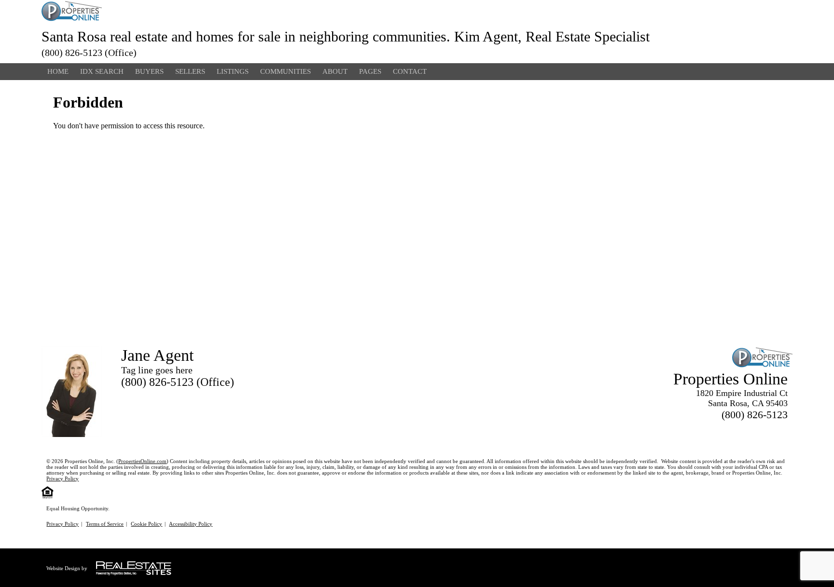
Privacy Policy (62, 478)
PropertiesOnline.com (142, 461)
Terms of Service (105, 524)
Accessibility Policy (190, 524)
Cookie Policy (146, 524)
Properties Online (730, 379)
